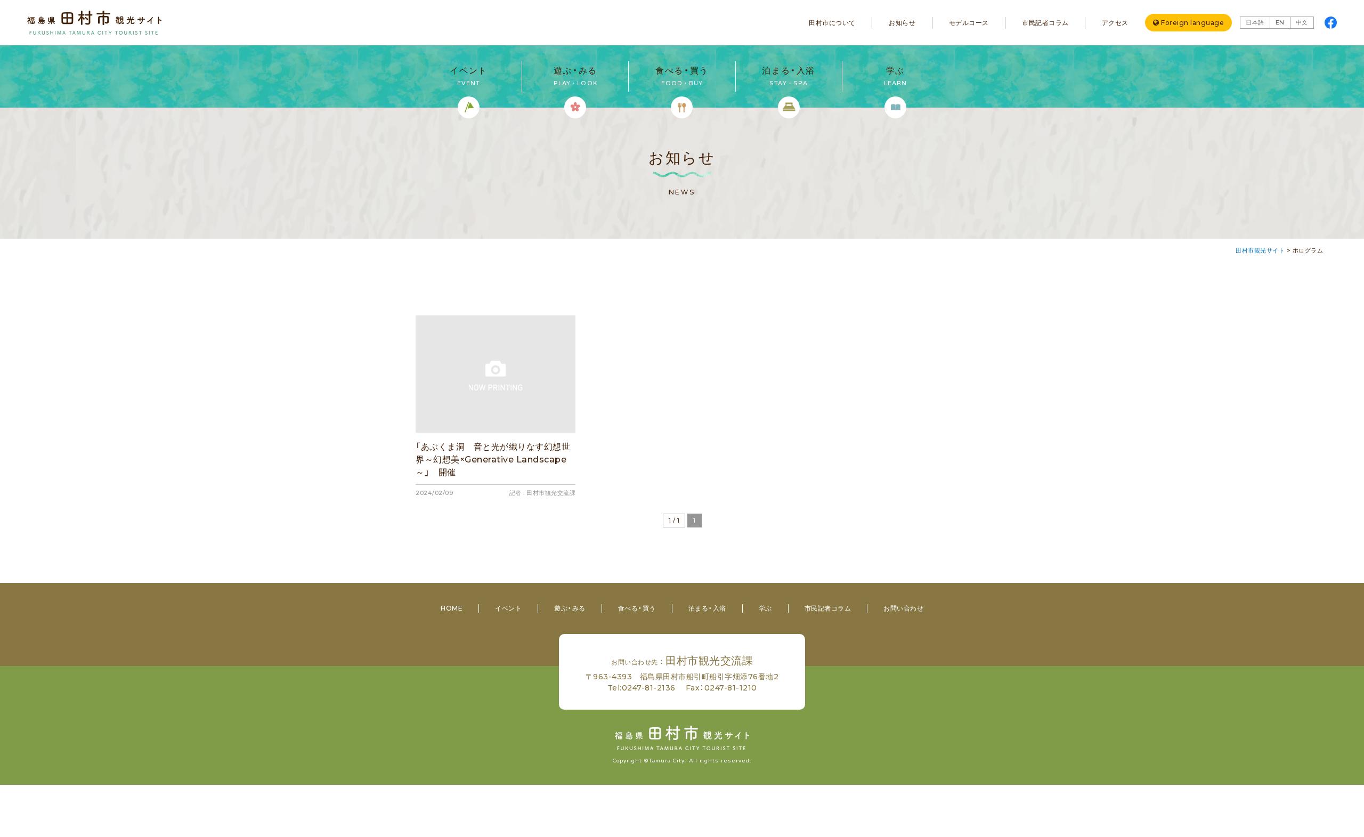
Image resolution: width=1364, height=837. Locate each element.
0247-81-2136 (649, 688)
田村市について (832, 23)
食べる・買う (637, 608)
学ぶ (765, 608)
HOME (451, 608)
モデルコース (969, 23)
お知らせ (902, 23)
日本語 (1255, 22)
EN (1280, 22)
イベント (508, 608)
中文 (1302, 22)
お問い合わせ (903, 608)
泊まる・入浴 (707, 608)
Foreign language (1192, 23)
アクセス (1115, 23)
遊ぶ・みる (570, 608)
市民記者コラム (1045, 23)
